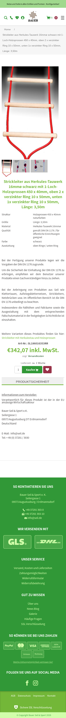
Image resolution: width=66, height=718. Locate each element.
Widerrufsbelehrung (33, 583)
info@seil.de (34, 518)
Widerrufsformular (33, 578)
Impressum (39, 696)
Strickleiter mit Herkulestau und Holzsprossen (28, 337)
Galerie (33, 613)
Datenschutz (24, 696)
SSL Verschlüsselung (33, 624)
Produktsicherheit (32, 381)
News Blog (33, 608)
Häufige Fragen (33, 619)
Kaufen (31, 369)
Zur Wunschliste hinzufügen (47, 369)
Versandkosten (36, 356)
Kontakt (51, 696)
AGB (13, 696)
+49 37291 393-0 (35, 509)
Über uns (33, 603)
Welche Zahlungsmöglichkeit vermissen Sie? (33, 661)
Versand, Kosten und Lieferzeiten (33, 568)
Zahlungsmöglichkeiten (33, 573)
